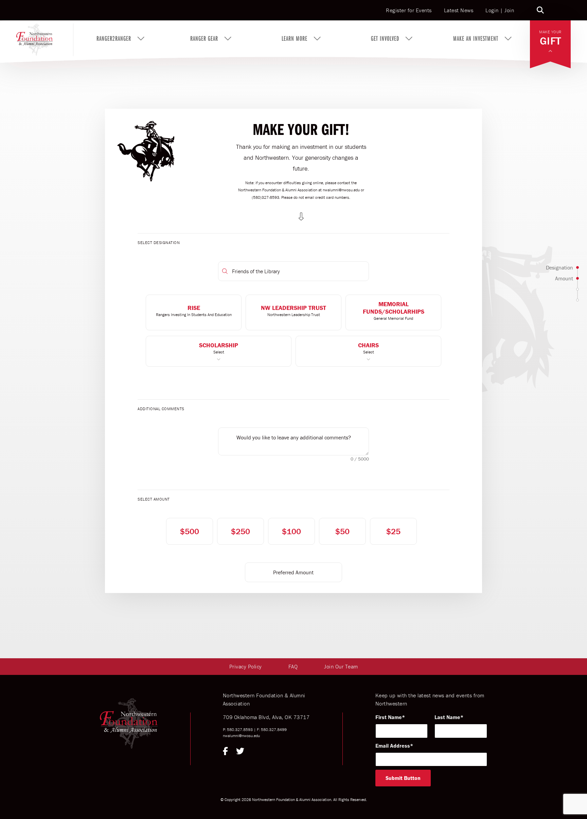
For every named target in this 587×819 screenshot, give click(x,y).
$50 (342, 531)
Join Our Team (341, 666)
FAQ (293, 666)
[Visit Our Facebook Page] (225, 752)
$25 (393, 531)
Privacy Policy (245, 666)
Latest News (459, 10)
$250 (240, 531)
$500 (189, 531)
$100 (291, 531)
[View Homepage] (44, 38)
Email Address (392, 745)
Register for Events (409, 10)
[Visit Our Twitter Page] (240, 752)
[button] (194, 312)
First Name (388, 717)
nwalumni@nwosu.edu (241, 735)
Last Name (447, 717)
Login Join (499, 10)
